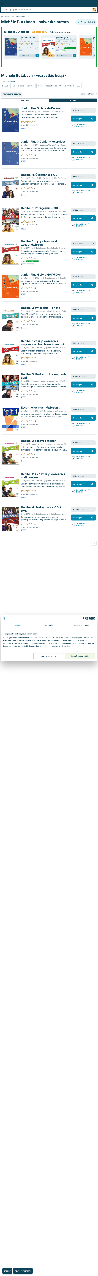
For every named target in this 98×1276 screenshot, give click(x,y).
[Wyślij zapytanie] (94, 9)
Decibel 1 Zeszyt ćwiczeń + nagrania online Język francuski (43, 342)
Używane (30, 86)
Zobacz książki (87, 22)
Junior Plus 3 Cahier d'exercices (43, 141)
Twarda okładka (17, 86)
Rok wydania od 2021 (72, 86)
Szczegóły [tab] (49, 625)
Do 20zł (5, 86)
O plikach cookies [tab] (81, 625)
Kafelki (26, 100)
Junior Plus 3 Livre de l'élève (40, 108)
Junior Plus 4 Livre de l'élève (41, 274)
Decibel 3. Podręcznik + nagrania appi (44, 376)
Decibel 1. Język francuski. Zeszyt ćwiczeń (66, 38)
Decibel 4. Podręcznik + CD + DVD (41, 509)
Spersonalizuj (47, 656)
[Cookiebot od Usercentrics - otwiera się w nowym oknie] (84, 618)
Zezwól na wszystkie (80, 656)
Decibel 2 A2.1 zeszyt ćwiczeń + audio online (43, 475)
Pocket (40, 86)
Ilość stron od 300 (53, 86)
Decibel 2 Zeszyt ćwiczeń (38, 441)
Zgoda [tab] (17, 625)
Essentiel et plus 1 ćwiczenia (40, 407)
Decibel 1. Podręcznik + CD (39, 208)
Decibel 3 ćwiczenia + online (40, 308)
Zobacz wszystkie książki (61, 32)
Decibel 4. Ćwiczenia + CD (39, 175)
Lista (73, 100)
